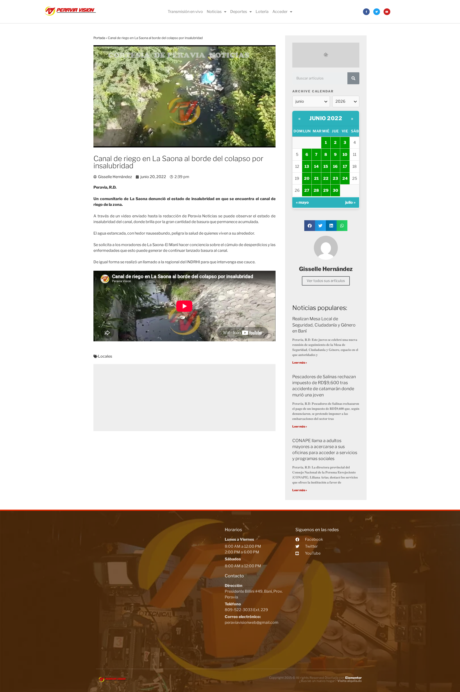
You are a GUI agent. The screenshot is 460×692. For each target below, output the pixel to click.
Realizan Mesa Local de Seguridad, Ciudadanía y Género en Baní (324, 324)
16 (335, 166)
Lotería (262, 11)
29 (325, 190)
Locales (105, 356)
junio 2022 (325, 118)
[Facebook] (366, 11)
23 (335, 178)
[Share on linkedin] (331, 225)
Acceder (280, 11)
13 (307, 166)
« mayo (302, 202)
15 (325, 166)
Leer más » (299, 362)
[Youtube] (387, 11)
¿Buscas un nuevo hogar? (330, 681)
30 (335, 190)
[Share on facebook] (309, 225)
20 (306, 178)
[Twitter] (376, 11)
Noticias (214, 11)
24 (345, 178)
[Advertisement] (184, 397)
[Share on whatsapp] (342, 225)
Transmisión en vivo (185, 11)
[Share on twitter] (320, 225)
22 (325, 178)
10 (345, 154)
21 (316, 178)
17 (345, 166)
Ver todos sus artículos (326, 281)
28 (316, 190)
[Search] (353, 78)
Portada (99, 38)
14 (316, 166)
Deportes (238, 11)
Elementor (353, 678)
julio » (350, 202)
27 (306, 190)
